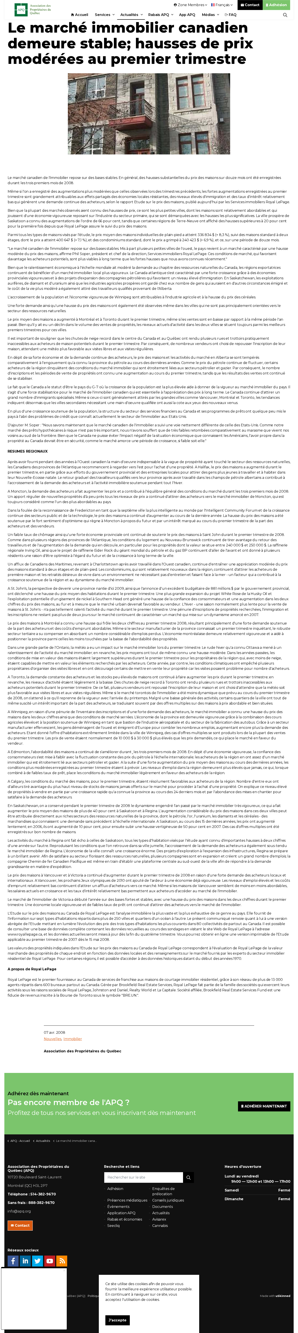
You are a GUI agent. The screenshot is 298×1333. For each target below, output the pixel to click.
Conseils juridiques (168, 1200)
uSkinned (283, 1296)
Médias (208, 15)
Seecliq (113, 1226)
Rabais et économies (124, 1219)
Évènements (118, 1207)
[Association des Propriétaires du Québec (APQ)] (38, 9)
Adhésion (278, 5)
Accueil (81, 15)
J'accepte (118, 1320)
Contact (252, 5)
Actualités (129, 15)
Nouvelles (52, 1039)
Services (102, 15)
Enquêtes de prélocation (163, 1191)
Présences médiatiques (127, 1200)
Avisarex (159, 1219)
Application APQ (121, 1213)
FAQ (233, 15)
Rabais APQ (158, 15)
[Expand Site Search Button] (285, 15)
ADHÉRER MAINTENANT (266, 1106)
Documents (162, 1207)
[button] (188, 1177)
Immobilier (72, 1039)
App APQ (187, 15)
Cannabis (160, 1226)
